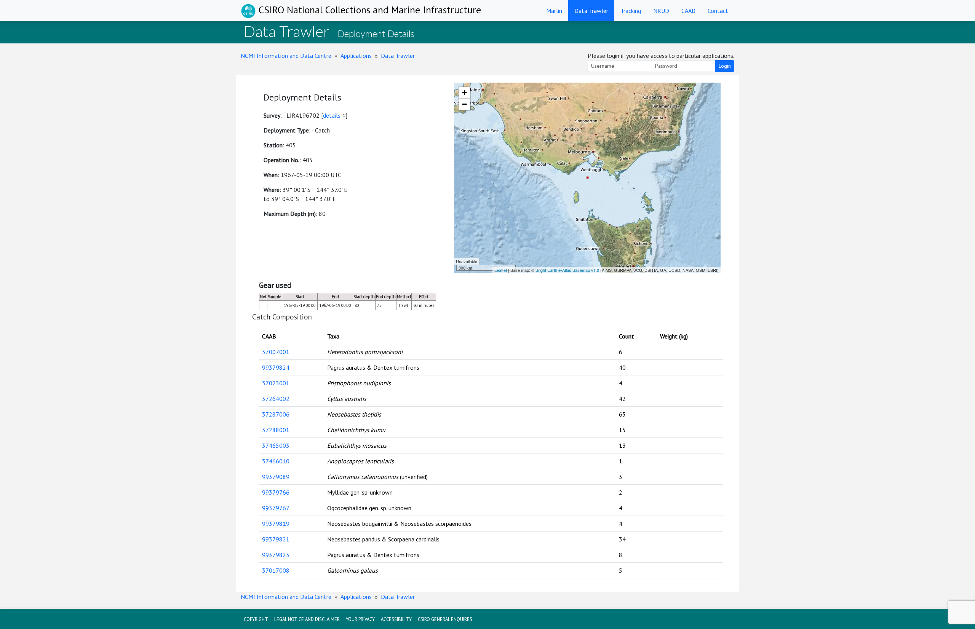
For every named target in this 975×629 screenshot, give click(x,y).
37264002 (275, 398)
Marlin (554, 10)
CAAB (688, 10)
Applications (356, 55)
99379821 (275, 539)
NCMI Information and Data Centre (286, 55)
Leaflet (500, 270)
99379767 (275, 508)
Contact (718, 10)
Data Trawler (591, 10)
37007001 (275, 352)
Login (725, 65)
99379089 (275, 477)
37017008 (275, 570)
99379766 (275, 492)
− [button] (464, 104)
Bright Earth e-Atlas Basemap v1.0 (567, 270)
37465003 (275, 445)
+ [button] (464, 92)
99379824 (275, 367)
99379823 (275, 555)
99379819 (275, 523)
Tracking (630, 10)
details (331, 115)
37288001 (275, 430)
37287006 (275, 414)
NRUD (661, 10)
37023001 (275, 383)
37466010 (275, 461)
